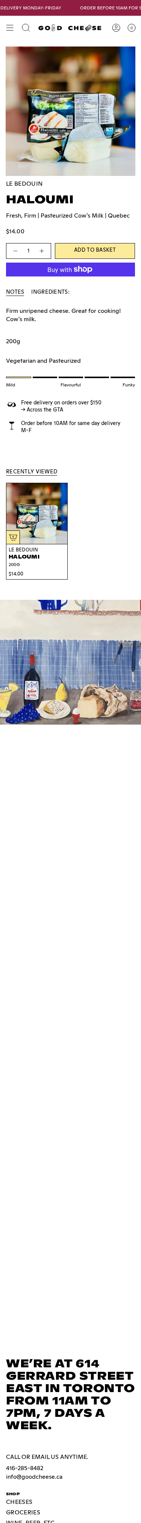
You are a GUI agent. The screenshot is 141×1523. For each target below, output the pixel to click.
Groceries (23, 1512)
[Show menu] (9, 27)
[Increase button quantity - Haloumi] (42, 250)
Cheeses (19, 1502)
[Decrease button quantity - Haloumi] (15, 250)
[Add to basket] (13, 537)
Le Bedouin (24, 184)
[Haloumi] (36, 513)
